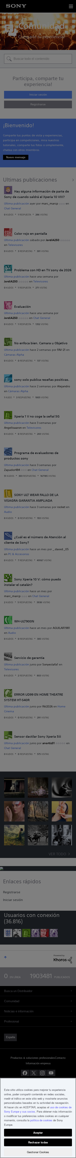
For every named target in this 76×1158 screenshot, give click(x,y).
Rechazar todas (38, 1142)
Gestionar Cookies (38, 1152)
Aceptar (38, 1132)
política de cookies (41, 1120)
